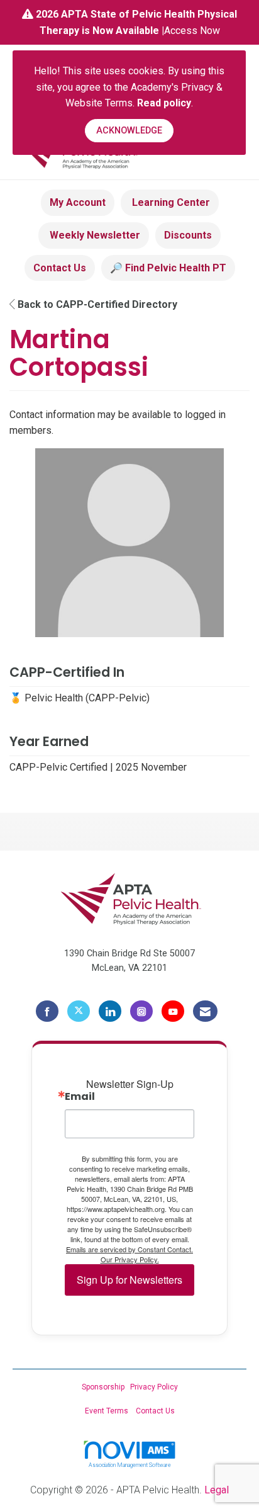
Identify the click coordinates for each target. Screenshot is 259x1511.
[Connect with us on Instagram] (141, 1011)
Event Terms (106, 1410)
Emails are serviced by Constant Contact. (129, 1249)
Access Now (192, 31)
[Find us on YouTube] (173, 1011)
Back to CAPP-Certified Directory (96, 304)
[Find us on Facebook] (47, 1011)
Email (80, 1097)
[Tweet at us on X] (78, 1011)
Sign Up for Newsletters (129, 1279)
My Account (78, 202)
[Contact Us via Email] (205, 1011)
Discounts (188, 235)
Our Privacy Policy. (130, 1259)
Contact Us (59, 268)
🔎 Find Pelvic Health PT (168, 268)
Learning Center (170, 202)
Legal (216, 1490)
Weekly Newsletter (93, 235)
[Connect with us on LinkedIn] (110, 1011)
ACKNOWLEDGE (129, 130)
